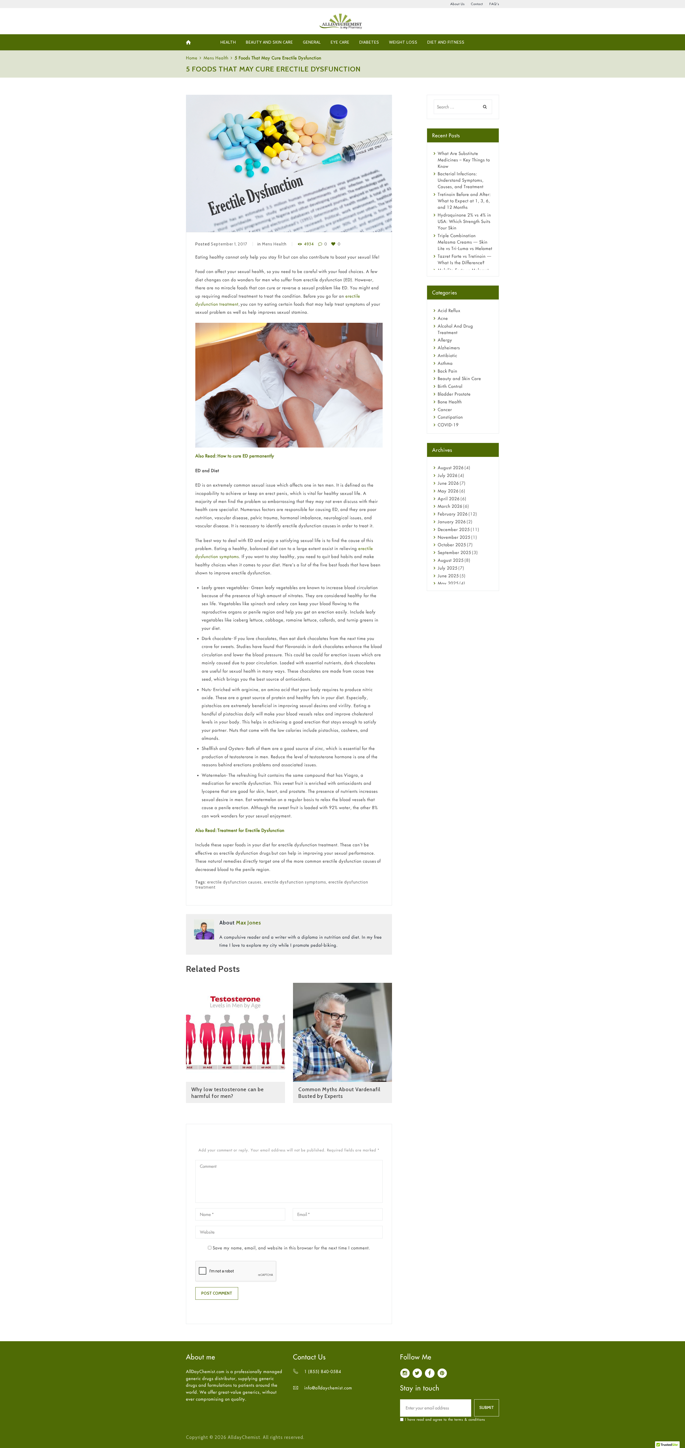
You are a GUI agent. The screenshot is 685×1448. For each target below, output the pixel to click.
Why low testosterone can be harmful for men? (227, 1092)
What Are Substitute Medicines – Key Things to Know (464, 160)
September (454, 552)
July (448, 475)
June (448, 483)
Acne (443, 318)
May (448, 491)
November (454, 537)
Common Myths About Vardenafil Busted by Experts (339, 1092)
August (451, 467)
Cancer (445, 409)
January (452, 521)
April (449, 498)
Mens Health (216, 57)
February (453, 514)
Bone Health (450, 401)
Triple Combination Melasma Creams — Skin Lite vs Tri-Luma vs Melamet (465, 242)
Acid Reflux (449, 310)
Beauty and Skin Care (459, 378)
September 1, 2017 (229, 244)
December (454, 529)
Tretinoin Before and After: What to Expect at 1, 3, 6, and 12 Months (464, 201)
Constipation (450, 417)
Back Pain (447, 371)
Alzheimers (449, 347)
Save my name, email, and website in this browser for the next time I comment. (291, 1247)
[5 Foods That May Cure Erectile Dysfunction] (289, 163)
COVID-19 (448, 424)
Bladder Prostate (454, 394)
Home (191, 57)
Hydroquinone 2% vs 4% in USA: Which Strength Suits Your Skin (464, 221)
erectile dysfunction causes (234, 882)
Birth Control (450, 386)
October (452, 544)
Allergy (445, 340)
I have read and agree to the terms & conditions (445, 1419)
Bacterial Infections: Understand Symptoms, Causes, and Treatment (461, 180)
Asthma (445, 363)
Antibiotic (447, 355)
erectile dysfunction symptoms (295, 882)
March (450, 506)
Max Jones (248, 922)
